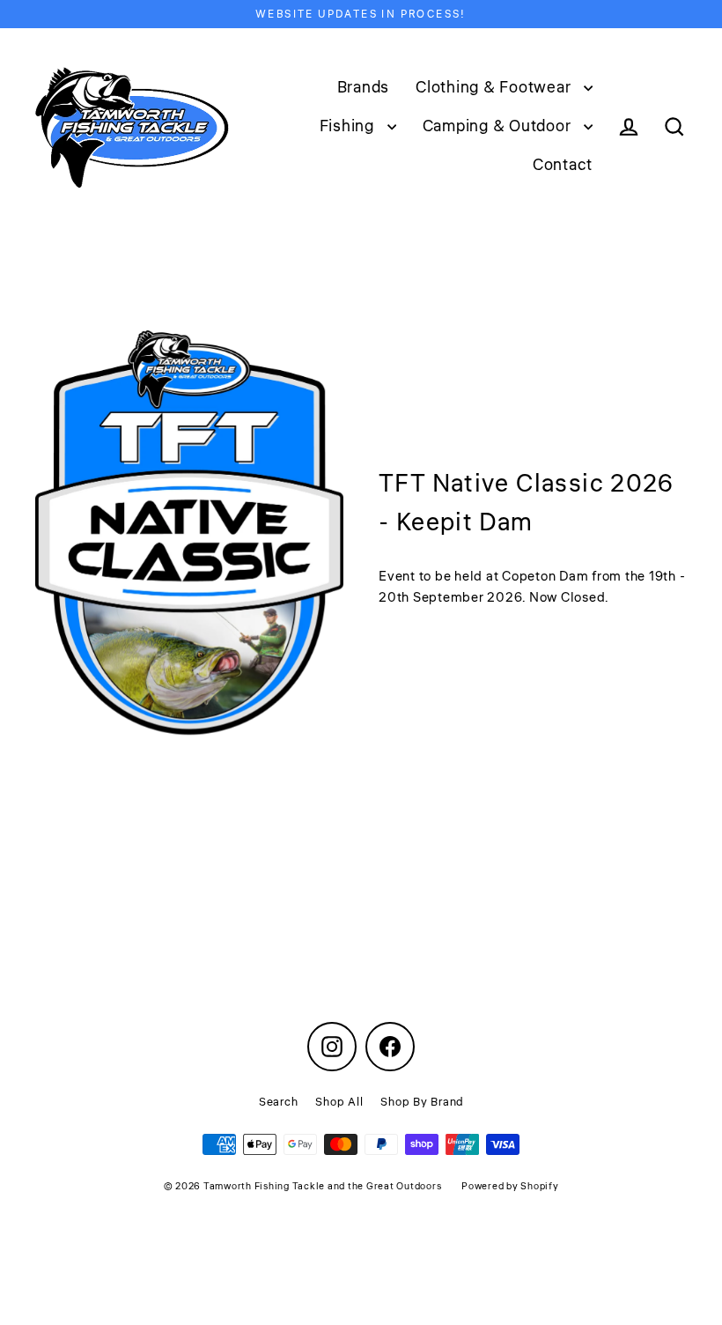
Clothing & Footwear (495, 87)
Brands (363, 87)
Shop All (339, 1102)
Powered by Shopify (510, 1186)
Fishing (349, 126)
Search (278, 1102)
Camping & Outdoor (499, 126)
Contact (563, 164)
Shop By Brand (421, 1102)
